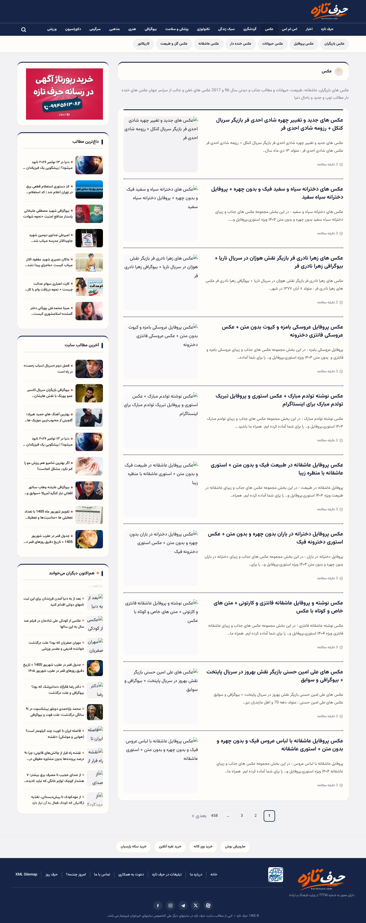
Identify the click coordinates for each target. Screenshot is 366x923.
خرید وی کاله (203, 846)
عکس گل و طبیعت (174, 44)
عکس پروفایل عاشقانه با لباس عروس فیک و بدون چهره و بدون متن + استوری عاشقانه (280, 745)
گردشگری (249, 29)
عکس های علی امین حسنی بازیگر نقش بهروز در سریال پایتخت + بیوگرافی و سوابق (274, 676)
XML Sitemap (26, 874)
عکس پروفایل (304, 44)
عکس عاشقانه (208, 44)
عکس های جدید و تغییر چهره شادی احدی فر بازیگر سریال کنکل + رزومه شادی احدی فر (279, 124)
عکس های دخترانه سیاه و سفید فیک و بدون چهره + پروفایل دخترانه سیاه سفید (277, 193)
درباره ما (196, 874)
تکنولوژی (203, 29)
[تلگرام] (183, 905)
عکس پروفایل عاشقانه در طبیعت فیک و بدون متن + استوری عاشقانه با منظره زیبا (277, 469)
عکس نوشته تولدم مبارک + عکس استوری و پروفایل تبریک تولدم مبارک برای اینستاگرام (279, 400)
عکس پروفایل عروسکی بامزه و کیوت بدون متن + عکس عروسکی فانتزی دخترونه (282, 331)
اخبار (309, 29)
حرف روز (51, 874)
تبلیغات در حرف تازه (167, 874)
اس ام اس (289, 29)
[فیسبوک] (157, 905)
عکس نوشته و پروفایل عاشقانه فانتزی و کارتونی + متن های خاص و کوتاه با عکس (278, 607)
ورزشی (52, 29)
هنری (132, 29)
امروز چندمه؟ (76, 874)
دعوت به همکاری (131, 874)
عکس (269, 29)
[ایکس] (195, 905)
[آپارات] (208, 905)
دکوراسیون (73, 29)
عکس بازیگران (335, 44)
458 (214, 816)
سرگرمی (95, 29)
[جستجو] (23, 29)
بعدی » (199, 816)
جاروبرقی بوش (235, 846)
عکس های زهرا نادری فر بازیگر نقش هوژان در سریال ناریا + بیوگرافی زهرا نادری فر (279, 262)
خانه (213, 874)
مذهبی (114, 29)
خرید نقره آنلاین (170, 846)
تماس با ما (102, 874)
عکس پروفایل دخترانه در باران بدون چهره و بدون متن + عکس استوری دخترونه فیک (275, 538)
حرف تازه (327, 29)
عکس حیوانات (272, 44)
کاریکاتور (144, 44)
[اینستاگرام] (170, 905)
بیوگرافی (151, 29)
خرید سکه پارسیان (133, 846)
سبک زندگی (226, 29)
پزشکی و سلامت (176, 29)
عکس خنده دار (240, 44)
